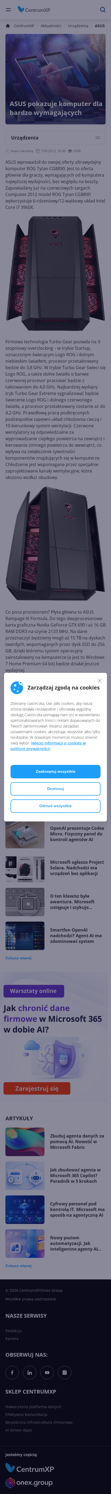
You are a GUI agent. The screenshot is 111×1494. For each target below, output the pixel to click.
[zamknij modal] (99, 680)
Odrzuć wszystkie (55, 806)
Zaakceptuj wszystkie (55, 771)
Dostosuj (55, 788)
